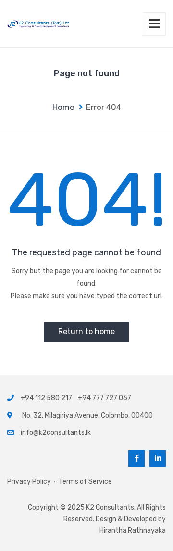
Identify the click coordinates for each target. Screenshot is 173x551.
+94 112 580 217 (48, 398)
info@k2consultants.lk (56, 433)
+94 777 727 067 (104, 398)
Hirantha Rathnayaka (132, 531)
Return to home (86, 331)
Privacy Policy (29, 482)
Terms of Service (85, 482)
